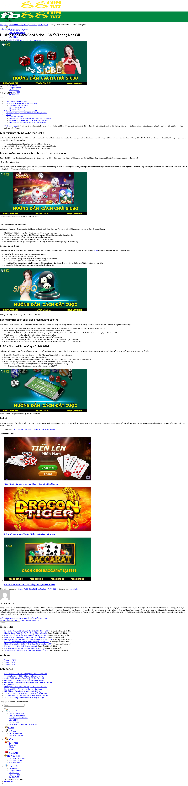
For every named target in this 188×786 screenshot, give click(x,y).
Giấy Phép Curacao (16, 760)
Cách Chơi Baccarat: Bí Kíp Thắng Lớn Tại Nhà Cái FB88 (34, 429)
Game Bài (12, 745)
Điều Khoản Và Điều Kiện (18, 718)
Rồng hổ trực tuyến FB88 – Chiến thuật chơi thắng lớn (29, 120)
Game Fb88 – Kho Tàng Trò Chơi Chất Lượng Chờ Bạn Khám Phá (28, 682)
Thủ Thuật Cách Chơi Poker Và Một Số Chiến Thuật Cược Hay (23, 618)
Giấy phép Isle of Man (17, 758)
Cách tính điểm (16, 109)
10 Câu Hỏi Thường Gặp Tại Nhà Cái (23, 724)
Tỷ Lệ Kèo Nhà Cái (16, 735)
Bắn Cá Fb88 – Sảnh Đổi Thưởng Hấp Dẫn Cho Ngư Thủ (25, 674)
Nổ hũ (11, 749)
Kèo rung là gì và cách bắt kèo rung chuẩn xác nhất (23, 648)
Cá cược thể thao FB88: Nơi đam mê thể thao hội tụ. (23, 676)
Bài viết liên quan (17, 117)
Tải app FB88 (14, 90)
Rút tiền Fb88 (14, 777)
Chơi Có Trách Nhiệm (17, 715)
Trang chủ (4, 25)
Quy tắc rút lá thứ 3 (18, 107)
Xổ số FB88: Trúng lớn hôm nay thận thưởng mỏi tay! (24, 697)
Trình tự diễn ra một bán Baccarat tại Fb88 (21, 111)
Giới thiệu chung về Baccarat (16, 101)
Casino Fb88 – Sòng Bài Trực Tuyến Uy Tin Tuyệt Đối (24, 678)
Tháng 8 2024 (9, 664)
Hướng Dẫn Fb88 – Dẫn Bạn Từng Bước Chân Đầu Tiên (25, 687)
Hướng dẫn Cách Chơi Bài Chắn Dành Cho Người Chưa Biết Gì (28, 639)
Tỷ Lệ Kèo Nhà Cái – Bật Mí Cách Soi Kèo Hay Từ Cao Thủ (26, 695)
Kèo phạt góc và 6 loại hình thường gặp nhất (20, 646)
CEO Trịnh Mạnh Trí (36, 40)
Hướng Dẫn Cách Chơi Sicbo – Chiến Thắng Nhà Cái (28, 122)
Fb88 (96, 250)
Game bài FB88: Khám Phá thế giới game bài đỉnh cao (24, 680)
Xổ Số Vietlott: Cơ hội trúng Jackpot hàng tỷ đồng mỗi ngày (26, 650)
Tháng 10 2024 (10, 660)
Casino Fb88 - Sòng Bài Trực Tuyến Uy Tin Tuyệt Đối (28, 25)
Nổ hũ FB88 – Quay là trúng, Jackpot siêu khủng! (22, 691)
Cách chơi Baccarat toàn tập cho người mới (21, 103)
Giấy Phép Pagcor (15, 762)
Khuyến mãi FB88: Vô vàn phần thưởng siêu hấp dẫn (23, 689)
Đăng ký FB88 (14, 85)
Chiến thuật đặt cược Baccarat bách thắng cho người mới (26, 113)
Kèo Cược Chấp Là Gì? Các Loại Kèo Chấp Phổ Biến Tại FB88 (27, 631)
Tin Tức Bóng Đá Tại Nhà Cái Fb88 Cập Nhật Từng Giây (25, 693)
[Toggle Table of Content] (1, 98)
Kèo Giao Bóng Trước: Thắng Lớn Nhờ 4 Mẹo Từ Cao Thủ (26, 642)
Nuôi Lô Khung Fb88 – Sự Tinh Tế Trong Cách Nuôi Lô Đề (25, 633)
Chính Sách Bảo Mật (16, 30)
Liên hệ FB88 (13, 720)
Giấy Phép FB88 (10, 684)
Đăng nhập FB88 (15, 87)
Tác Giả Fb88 (14, 39)
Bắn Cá (11, 747)
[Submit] (1, 625)
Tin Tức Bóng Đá (15, 733)
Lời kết (8, 115)
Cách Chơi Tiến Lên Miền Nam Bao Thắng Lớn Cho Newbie (31, 118)
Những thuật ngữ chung (19, 105)
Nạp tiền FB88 (14, 775)
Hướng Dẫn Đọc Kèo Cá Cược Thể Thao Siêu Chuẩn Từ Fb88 (27, 644)
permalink (73, 589)
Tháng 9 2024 (9, 662)
